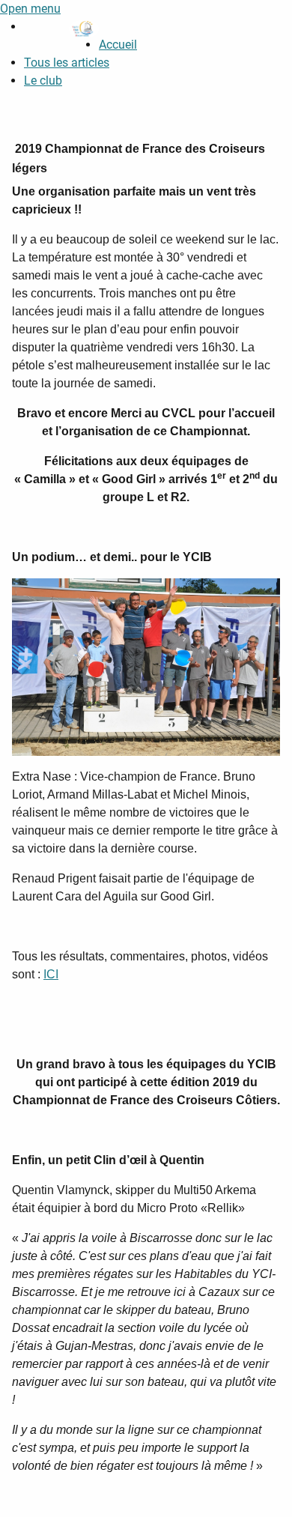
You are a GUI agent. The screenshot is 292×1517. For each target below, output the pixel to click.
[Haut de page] (266, 1489)
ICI (50, 974)
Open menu (30, 8)
